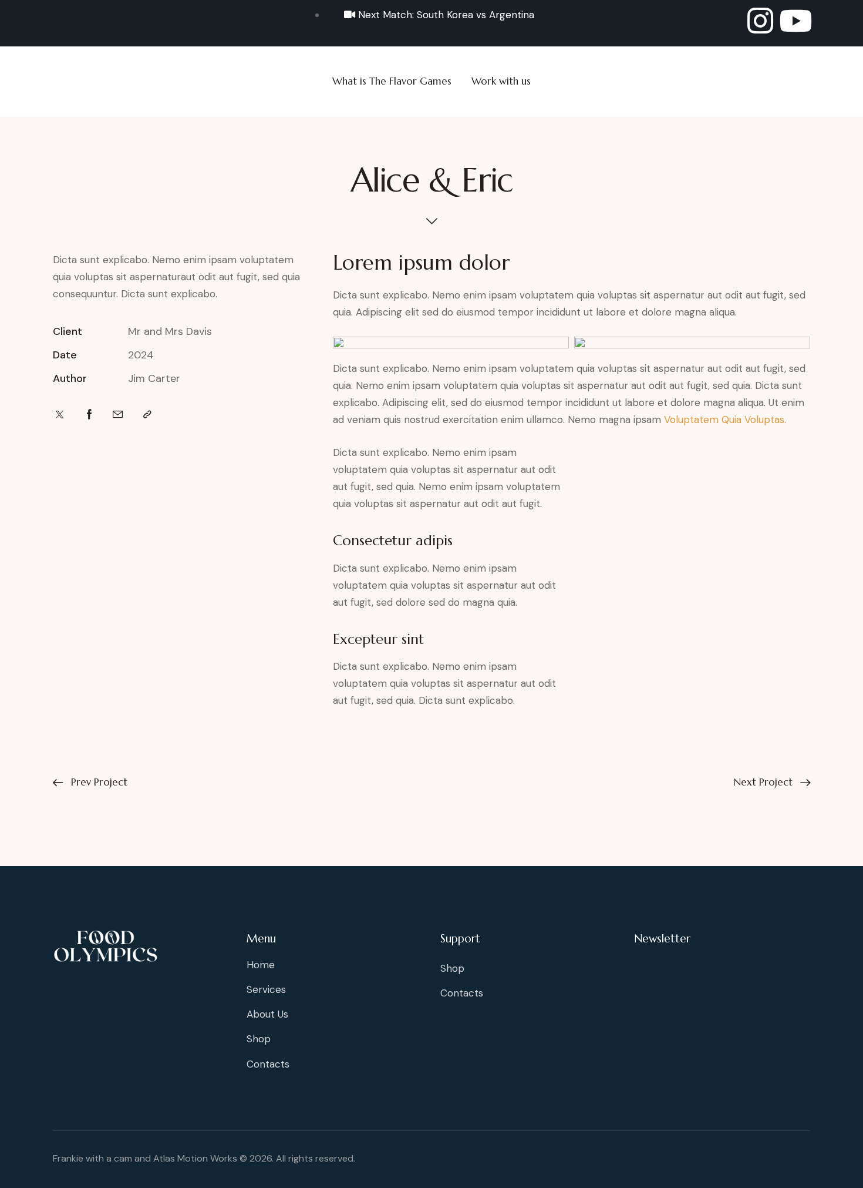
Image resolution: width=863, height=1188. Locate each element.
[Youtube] (795, 20)
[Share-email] (118, 415)
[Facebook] (89, 415)
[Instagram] (760, 20)
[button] (147, 415)
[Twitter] (59, 415)
